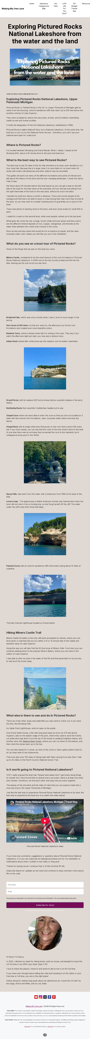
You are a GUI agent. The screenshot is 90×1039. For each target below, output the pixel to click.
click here (50, 1026)
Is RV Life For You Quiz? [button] (64, 8)
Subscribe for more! (45, 905)
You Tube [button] (56, 5)
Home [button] (32, 4)
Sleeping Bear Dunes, (32, 741)
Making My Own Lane (13, 8)
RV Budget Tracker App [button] (74, 7)
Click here (27, 1026)
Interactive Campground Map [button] (44, 6)
